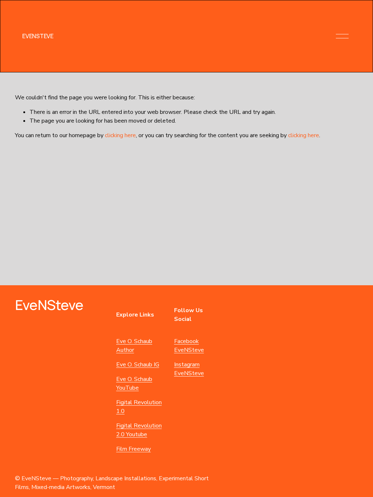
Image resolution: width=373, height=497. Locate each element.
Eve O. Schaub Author (134, 345)
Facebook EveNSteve (189, 345)
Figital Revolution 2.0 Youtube (139, 430)
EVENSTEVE (37, 36)
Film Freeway (133, 449)
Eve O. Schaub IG (137, 365)
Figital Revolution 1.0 (139, 406)
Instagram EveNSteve (189, 369)
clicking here (120, 135)
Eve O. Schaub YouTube (134, 383)
